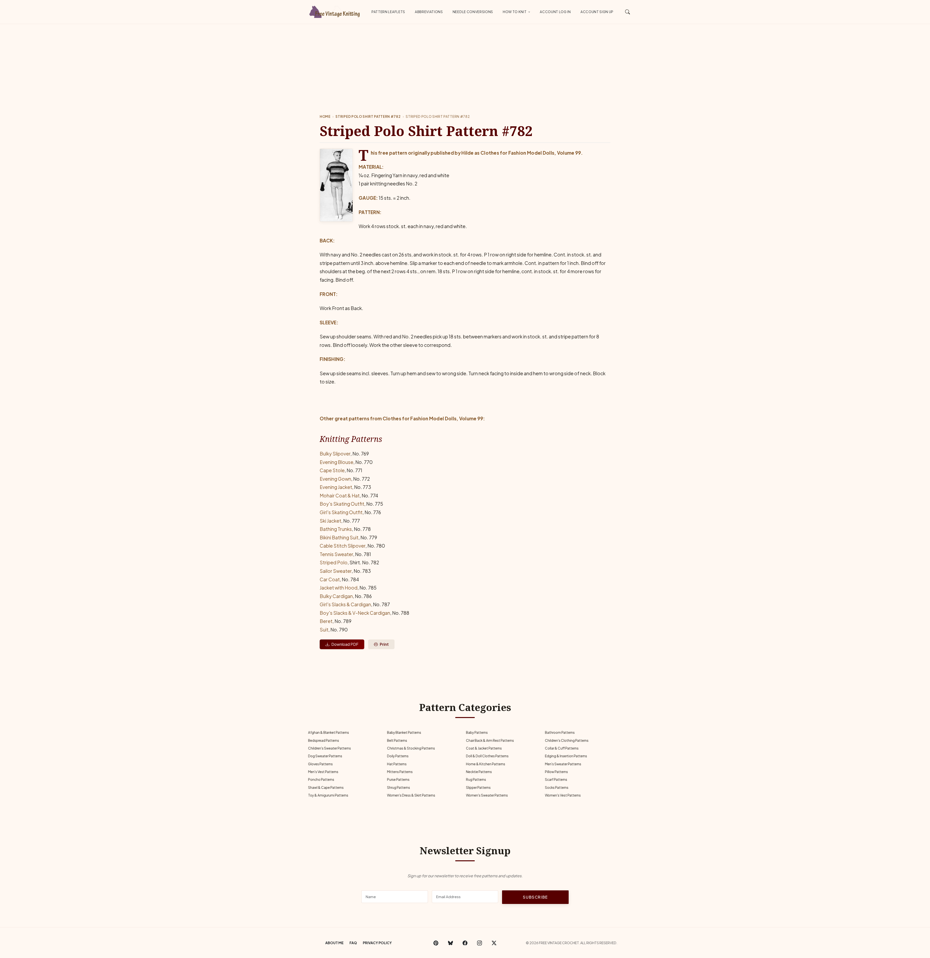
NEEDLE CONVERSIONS (473, 12)
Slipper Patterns (478, 787)
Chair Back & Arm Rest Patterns (490, 740)
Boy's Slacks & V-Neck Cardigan (355, 613)
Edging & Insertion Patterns (566, 756)
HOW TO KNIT (515, 12)
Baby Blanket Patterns (404, 732)
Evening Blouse (336, 462)
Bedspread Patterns (323, 740)
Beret (326, 621)
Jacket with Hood (338, 588)
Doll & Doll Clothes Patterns (487, 756)
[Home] (335, 10)
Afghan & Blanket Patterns (328, 732)
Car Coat (330, 579)
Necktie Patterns (479, 772)
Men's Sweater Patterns (563, 764)
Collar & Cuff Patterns (562, 748)
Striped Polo (334, 562)
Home (325, 116)
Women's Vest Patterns (563, 795)
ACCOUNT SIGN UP (597, 12)
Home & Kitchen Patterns (485, 764)
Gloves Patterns (320, 764)
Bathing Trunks (336, 529)
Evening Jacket (336, 487)
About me (334, 943)
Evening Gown (335, 479)
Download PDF (344, 644)
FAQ (353, 943)
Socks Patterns (556, 787)
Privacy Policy (377, 943)
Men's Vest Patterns (323, 772)
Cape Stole (332, 470)
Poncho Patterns (321, 779)
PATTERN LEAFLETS (388, 12)
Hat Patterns (397, 764)
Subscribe (535, 897)
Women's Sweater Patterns (487, 795)
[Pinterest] (436, 942)
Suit (324, 629)
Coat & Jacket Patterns (484, 748)
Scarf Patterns (556, 779)
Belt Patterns (397, 740)
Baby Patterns (477, 732)
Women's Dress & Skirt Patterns (411, 795)
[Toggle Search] (627, 12)
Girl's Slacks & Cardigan (345, 604)
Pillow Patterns (556, 772)
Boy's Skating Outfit (342, 504)
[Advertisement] (465, 60)
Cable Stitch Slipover (342, 546)
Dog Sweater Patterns (325, 756)
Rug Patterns (476, 779)
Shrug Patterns (398, 787)
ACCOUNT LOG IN (555, 12)
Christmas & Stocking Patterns (411, 748)
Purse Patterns (398, 779)
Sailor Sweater (336, 571)
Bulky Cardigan (336, 596)
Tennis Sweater (336, 554)
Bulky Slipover (335, 453)
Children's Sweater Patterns (329, 748)
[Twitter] (494, 942)
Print (384, 644)
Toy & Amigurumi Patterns (328, 795)
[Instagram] (479, 942)
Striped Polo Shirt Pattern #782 (368, 116)
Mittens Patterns (400, 772)
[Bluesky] (450, 942)
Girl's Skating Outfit (341, 512)
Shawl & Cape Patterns (326, 787)
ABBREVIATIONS (429, 12)
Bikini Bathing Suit (339, 537)
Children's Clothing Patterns (567, 740)
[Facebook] (465, 942)
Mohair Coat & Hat (340, 495)
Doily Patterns (398, 756)
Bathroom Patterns (560, 732)
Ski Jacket (330, 521)
